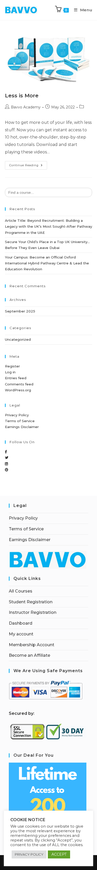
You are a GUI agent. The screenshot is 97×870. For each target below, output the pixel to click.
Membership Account (31, 644)
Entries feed (15, 378)
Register (12, 366)
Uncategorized (18, 339)
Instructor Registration (32, 612)
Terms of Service (20, 421)
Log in (10, 372)
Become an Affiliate (29, 655)
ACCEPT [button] (58, 854)
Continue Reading (28, 164)
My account (21, 634)
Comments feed (19, 384)
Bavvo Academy (26, 107)
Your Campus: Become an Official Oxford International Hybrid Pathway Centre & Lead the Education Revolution (47, 263)
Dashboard (20, 623)
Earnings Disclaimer (22, 427)
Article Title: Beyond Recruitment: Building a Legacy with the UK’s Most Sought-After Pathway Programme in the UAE (48, 226)
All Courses (20, 591)
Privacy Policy (17, 415)
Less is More (22, 95)
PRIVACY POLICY (29, 854)
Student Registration (31, 601)
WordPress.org (18, 390)
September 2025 (20, 311)
